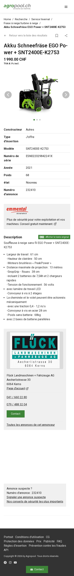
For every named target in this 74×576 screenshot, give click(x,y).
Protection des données (19, 541)
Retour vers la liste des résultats (28, 35)
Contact (39, 569)
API (6, 550)
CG (48, 537)
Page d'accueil (16, 388)
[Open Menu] (66, 6)
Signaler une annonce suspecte (26, 497)
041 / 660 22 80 (17, 397)
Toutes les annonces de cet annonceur (31, 425)
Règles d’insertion (15, 545)
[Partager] (66, 35)
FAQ (59, 541)
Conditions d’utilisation (29, 537)
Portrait (8, 537)
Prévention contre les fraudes (47, 545)
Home (7, 19)
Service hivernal (40, 19)
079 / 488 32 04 (17, 404)
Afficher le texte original (57, 237)
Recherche (21, 19)
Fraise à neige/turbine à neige (21, 23)
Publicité (49, 541)
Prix (38, 541)
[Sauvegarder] (57, 35)
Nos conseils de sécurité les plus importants (35, 501)
